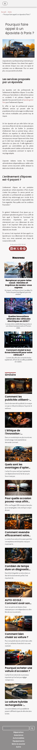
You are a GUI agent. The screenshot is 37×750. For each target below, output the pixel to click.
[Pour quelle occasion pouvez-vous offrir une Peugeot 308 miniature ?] (18, 488)
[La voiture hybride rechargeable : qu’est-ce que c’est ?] (18, 691)
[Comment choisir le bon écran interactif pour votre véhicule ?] (18, 340)
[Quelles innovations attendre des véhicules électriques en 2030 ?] (18, 306)
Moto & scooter (18, 744)
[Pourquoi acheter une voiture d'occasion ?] (18, 657)
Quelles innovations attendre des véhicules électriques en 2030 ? (19, 319)
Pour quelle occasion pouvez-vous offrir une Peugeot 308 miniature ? (18, 503)
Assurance (18, 735)
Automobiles (18, 738)
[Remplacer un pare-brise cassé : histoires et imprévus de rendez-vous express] (18, 270)
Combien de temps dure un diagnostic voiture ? (17, 569)
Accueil (3, 12)
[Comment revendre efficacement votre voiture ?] (18, 521)
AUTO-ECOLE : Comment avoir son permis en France (17, 603)
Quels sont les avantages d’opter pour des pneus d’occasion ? (17, 469)
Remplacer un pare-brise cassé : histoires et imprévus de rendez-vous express (18, 284)
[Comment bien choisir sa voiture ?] (18, 623)
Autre (10, 12)
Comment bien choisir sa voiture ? (16, 635)
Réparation (18, 732)
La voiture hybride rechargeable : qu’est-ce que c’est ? (18, 705)
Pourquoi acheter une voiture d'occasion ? (18, 669)
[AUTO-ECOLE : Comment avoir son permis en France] (18, 589)
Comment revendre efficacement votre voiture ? (17, 535)
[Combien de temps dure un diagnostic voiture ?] (18, 555)
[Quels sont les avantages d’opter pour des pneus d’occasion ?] (18, 454)
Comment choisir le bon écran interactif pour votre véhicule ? (18, 352)
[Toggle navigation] (5, 3)
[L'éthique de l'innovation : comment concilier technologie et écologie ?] (18, 420)
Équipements (18, 741)
